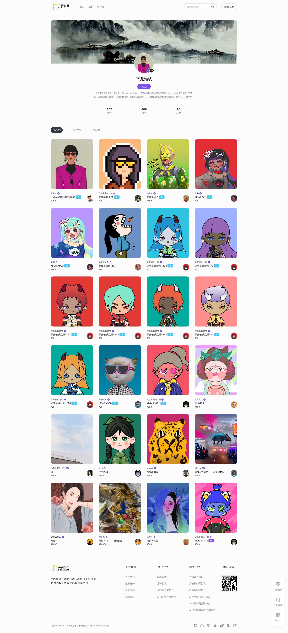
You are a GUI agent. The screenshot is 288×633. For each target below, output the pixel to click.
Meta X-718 (203, 540)
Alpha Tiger (153, 471)
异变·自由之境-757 (63, 334)
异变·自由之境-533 (159, 334)
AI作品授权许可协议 (199, 596)
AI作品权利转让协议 (199, 603)
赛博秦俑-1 (154, 197)
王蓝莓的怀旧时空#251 (65, 197)
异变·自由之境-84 (206, 334)
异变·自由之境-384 (159, 265)
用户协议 (162, 583)
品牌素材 (130, 596)
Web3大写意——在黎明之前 (209, 471)
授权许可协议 (196, 576)
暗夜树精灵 (152, 540)
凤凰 (53, 540)
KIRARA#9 (202, 197)
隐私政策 (162, 576)
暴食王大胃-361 (107, 265)
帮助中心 (130, 590)
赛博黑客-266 (108, 197)
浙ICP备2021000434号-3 (98, 625)
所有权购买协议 (197, 583)
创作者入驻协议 (165, 590)
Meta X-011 (155, 403)
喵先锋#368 (107, 403)
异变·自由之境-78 (206, 265)
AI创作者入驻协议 (166, 596)
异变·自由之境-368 (111, 334)
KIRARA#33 (59, 265)
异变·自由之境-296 (63, 403)
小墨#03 (103, 471)
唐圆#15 (199, 403)
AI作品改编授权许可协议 (202, 610)
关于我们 (130, 576)
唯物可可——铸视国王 (110, 540)
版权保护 (130, 583)
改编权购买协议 (197, 590)
